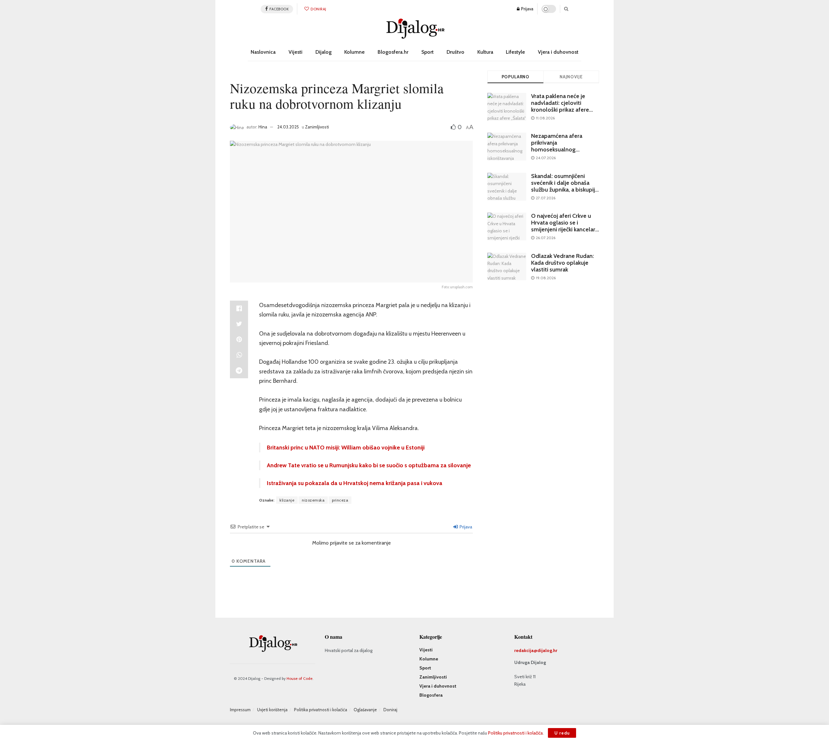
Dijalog (323, 52)
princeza (340, 500)
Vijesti (295, 52)
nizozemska (313, 500)
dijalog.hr (547, 650)
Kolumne (354, 52)
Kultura (485, 52)
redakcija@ (525, 650)
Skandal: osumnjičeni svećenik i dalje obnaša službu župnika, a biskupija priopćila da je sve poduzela (564, 189)
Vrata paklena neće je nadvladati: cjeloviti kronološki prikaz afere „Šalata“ (560, 106)
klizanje (286, 500)
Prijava (526, 8)
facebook (279, 9)
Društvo (455, 52)
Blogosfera (431, 695)
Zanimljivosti (317, 126)
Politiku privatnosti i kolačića (515, 733)
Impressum (240, 709)
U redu (562, 732)
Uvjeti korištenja (272, 709)
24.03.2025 (288, 126)
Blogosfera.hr (393, 52)
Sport (427, 52)
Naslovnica (263, 52)
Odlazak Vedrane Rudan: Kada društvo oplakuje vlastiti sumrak (562, 262)
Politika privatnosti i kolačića (320, 709)
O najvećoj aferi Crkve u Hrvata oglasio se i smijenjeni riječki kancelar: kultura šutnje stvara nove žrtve (564, 229)
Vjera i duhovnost (558, 52)
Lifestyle (515, 52)
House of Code (299, 678)
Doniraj (318, 9)
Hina (262, 126)
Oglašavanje (365, 709)
